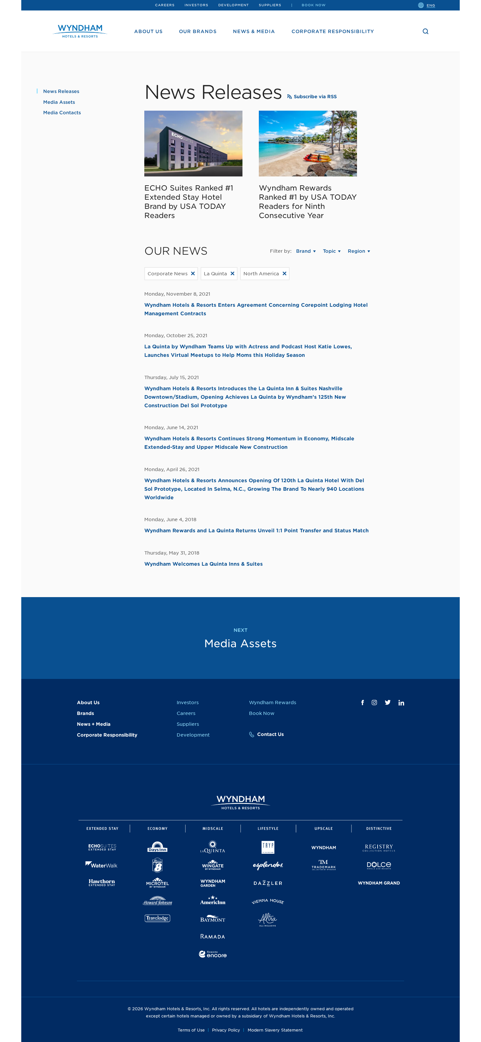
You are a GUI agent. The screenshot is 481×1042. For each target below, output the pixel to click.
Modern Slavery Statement (275, 1030)
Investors (196, 5)
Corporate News (167, 273)
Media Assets (59, 102)
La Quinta (215, 273)
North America (261, 273)
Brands (85, 713)
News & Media (254, 31)
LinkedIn (401, 702)
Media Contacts (62, 112)
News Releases (61, 91)
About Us (148, 31)
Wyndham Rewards (272, 702)
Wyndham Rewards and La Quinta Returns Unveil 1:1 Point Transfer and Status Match (256, 531)
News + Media (94, 724)
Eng (431, 5)
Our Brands (198, 31)
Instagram (374, 702)
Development (233, 5)
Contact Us (270, 734)
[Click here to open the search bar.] (426, 31)
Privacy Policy (226, 1030)
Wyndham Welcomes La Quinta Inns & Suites (203, 564)
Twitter (388, 702)
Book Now (314, 5)
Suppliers (270, 5)
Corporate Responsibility (333, 31)
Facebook (362, 702)
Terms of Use (191, 1030)
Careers (165, 5)
